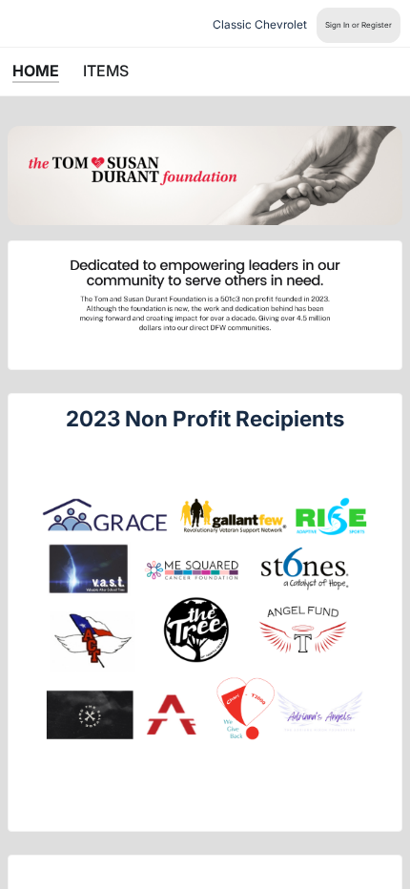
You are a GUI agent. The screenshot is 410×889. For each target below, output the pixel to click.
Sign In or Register (358, 25)
